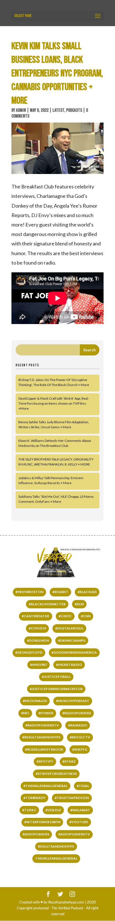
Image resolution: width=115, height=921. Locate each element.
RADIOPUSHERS (36, 834)
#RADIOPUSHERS (77, 713)
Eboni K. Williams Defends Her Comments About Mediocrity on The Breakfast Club (54, 443)
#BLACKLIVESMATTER (47, 604)
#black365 (87, 592)
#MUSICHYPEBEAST (72, 701)
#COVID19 (37, 628)
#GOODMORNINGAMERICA (74, 652)
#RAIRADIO (77, 725)
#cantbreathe (35, 616)
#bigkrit (60, 592)
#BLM (79, 604)
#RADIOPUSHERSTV (42, 725)
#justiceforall (56, 676)
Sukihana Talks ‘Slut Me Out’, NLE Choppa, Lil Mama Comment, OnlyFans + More (56, 499)
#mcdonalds (35, 701)
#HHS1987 (38, 665)
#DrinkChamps (71, 640)
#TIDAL (83, 786)
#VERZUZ (53, 810)
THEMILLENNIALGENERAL (56, 858)
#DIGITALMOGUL (69, 628)
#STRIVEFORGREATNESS (56, 773)
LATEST (58, 110)
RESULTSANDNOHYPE (56, 846)
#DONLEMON (38, 640)
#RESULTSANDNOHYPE (41, 737)
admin (21, 110)
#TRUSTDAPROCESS (72, 798)
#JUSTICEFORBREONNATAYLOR (56, 689)
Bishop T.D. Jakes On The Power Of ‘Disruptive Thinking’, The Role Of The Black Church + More (53, 382)
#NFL (25, 713)
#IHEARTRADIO (69, 665)
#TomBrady (34, 798)
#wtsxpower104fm (42, 822)
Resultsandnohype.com (66, 902)
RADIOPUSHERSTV (74, 834)
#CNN (85, 616)
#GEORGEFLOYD (28, 652)
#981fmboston (29, 592)
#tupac (29, 810)
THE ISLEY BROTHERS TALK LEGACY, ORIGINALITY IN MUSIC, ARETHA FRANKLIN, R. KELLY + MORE (56, 461)
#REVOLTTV (80, 737)
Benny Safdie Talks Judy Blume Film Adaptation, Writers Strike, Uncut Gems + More (53, 424)
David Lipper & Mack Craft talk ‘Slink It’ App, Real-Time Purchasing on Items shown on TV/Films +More (53, 403)
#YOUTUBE (79, 822)
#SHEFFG (79, 749)
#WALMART (80, 810)
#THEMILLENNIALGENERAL (45, 786)
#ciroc (65, 616)
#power (46, 713)
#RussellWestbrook (44, 749)
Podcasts (74, 110)
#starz (69, 761)
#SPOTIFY (45, 761)
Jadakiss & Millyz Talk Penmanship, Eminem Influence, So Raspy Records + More (50, 480)
